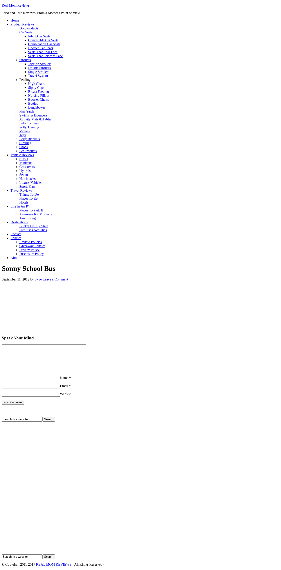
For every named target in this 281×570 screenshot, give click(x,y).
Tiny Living (27, 218)
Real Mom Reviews (15, 5)
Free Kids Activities (33, 230)
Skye (38, 279)
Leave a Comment (55, 279)
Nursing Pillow (38, 95)
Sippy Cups (36, 87)
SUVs (23, 159)
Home (15, 20)
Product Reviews (22, 24)
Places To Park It (31, 210)
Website (65, 394)
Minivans (25, 163)
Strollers (25, 60)
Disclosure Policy (31, 254)
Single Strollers (38, 72)
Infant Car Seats (39, 36)
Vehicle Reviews (22, 155)
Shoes (23, 147)
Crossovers (27, 167)
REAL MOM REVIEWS (54, 564)
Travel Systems (38, 76)
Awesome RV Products (35, 214)
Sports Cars (27, 186)
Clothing (25, 143)
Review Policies (30, 242)
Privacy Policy (29, 250)
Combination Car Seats (44, 44)
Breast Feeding (38, 91)
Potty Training (29, 127)
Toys (22, 135)
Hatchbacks (27, 178)
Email (64, 386)
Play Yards (26, 111)
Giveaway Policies (32, 246)
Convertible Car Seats (43, 40)
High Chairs (36, 84)
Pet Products (28, 151)
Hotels (23, 202)
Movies (24, 131)
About (15, 258)
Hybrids (25, 171)
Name (64, 378)
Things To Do (29, 194)
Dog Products (28, 28)
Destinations (19, 222)
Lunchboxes (36, 107)
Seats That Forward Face (45, 56)
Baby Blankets (29, 139)
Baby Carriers (29, 123)
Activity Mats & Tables (35, 119)
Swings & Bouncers (33, 115)
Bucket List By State (33, 226)
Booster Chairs (38, 99)
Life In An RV (21, 206)
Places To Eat (28, 198)
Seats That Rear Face (43, 52)
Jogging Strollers (39, 64)
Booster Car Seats (40, 48)
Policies (16, 238)
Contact (16, 234)
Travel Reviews (21, 190)
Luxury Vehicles (30, 182)
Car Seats (25, 32)
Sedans (24, 175)
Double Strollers (39, 68)
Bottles (33, 103)
